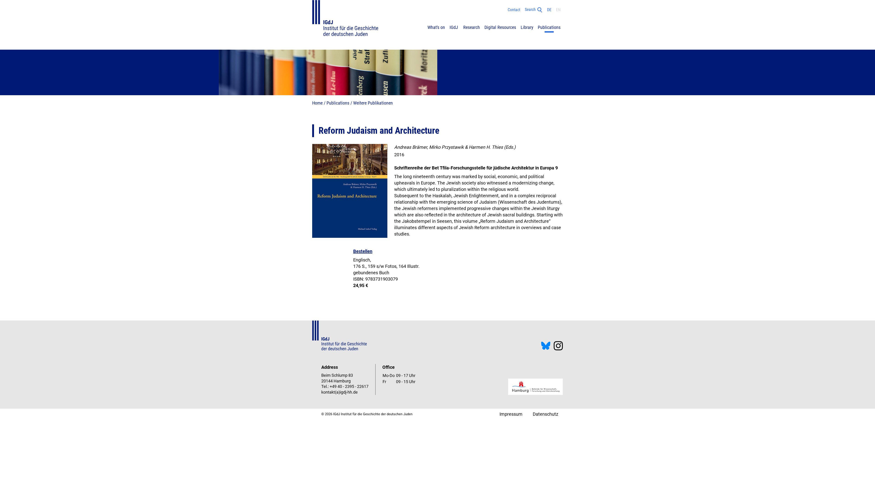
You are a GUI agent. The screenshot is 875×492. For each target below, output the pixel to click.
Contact (514, 10)
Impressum (510, 414)
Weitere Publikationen (373, 103)
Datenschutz (545, 414)
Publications (338, 103)
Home (317, 103)
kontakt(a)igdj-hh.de (339, 392)
